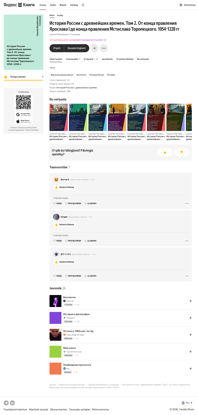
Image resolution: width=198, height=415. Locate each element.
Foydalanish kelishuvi (15, 409)
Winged (64, 217)
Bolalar (63, 5)
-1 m (94, 254)
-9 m (93, 180)
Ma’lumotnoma (100, 409)
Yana (52, 67)
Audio (53, 5)
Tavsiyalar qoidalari (79, 409)
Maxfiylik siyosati (38, 409)
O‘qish (56, 48)
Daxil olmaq (190, 5)
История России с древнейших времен (76, 87)
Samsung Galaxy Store (27, 127)
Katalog (74, 5)
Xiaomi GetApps (32, 130)
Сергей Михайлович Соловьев (65, 34)
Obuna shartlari (58, 409)
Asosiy (42, 5)
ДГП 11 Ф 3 (66, 254)
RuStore (14, 127)
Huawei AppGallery (16, 130)
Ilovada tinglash (77, 48)
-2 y (90, 217)
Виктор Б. (65, 180)
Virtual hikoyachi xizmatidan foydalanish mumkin (76, 39)
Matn (52, 15)
